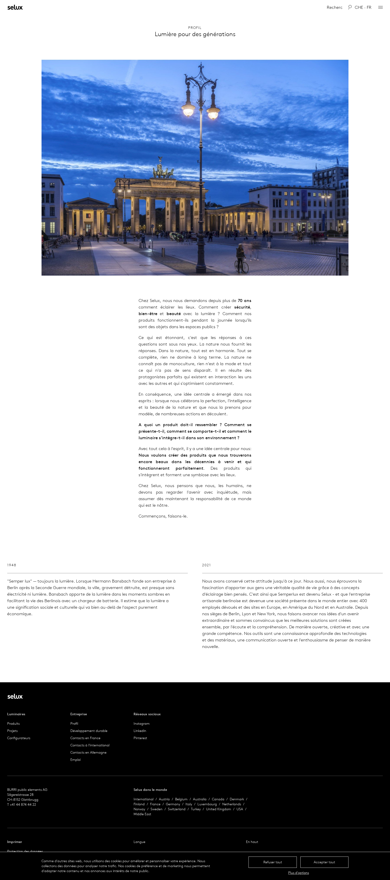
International (143, 799)
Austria (164, 799)
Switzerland (177, 809)
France (155, 804)
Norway (139, 809)
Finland (139, 804)
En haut (252, 842)
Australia (200, 799)
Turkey (196, 809)
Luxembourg (207, 804)
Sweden (156, 809)
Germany (173, 804)
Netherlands (231, 804)
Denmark (237, 799)
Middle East (142, 814)
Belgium (181, 799)
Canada (218, 799)
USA (240, 809)
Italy (189, 804)
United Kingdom (218, 809)
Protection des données (25, 851)
